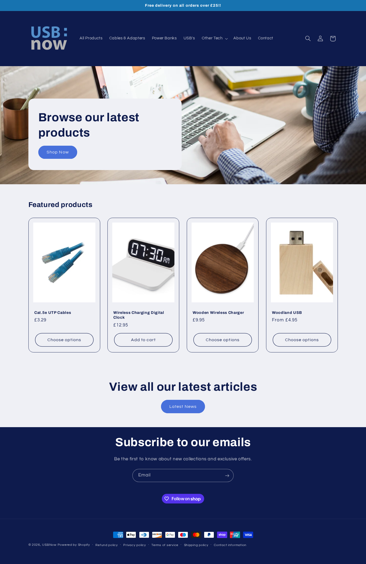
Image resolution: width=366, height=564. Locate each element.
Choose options (64, 340)
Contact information (230, 545)
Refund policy (106, 545)
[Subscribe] (227, 475)
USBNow (49, 544)
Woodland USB (287, 312)
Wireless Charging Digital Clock (138, 314)
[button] (214, 38)
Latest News (183, 406)
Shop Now (58, 152)
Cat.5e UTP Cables (52, 312)
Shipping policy (196, 545)
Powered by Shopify (74, 544)
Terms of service (164, 545)
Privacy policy (134, 545)
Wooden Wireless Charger (218, 312)
